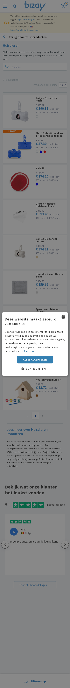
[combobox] (63, 317)
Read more (30, 351)
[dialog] (35, 344)
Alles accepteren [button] (35, 359)
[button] (35, 368)
